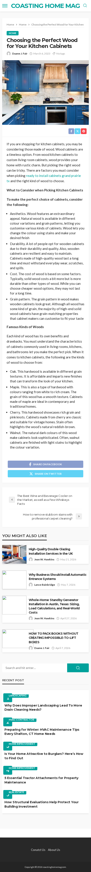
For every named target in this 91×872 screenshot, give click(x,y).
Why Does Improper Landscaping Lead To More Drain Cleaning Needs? (43, 707)
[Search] (85, 5)
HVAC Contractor (21, 719)
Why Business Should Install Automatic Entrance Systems (57, 577)
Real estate (16, 792)
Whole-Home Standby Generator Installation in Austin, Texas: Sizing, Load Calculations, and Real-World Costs (54, 606)
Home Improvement (22, 743)
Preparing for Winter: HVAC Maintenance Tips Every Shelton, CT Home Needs (41, 732)
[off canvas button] (5, 5)
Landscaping (18, 695)
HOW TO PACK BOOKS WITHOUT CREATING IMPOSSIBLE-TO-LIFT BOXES (53, 638)
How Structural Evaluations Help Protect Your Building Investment (41, 804)
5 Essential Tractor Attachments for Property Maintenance (41, 780)
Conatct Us (38, 850)
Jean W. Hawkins (44, 559)
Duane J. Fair (19, 53)
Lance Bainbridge (44, 584)
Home (12, 33)
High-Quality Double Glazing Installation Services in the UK (51, 551)
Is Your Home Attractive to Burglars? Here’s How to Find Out (43, 756)
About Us (54, 850)
